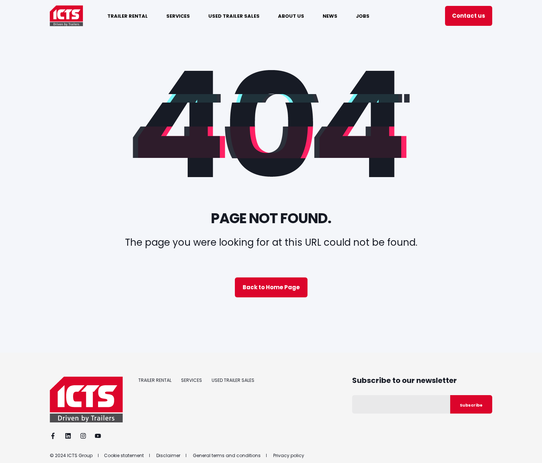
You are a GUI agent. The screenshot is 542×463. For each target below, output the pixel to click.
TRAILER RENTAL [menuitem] (127, 15)
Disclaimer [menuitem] (168, 455)
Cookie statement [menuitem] (124, 455)
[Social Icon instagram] (83, 436)
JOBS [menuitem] (362, 15)
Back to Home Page (271, 287)
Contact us (468, 16)
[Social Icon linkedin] (68, 436)
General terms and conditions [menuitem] (227, 455)
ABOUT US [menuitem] (291, 15)
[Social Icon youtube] (95, 436)
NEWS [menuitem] (330, 15)
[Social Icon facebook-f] (55, 436)
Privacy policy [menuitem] (288, 455)
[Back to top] (527, 448)
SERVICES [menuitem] (178, 15)
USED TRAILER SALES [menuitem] (234, 15)
